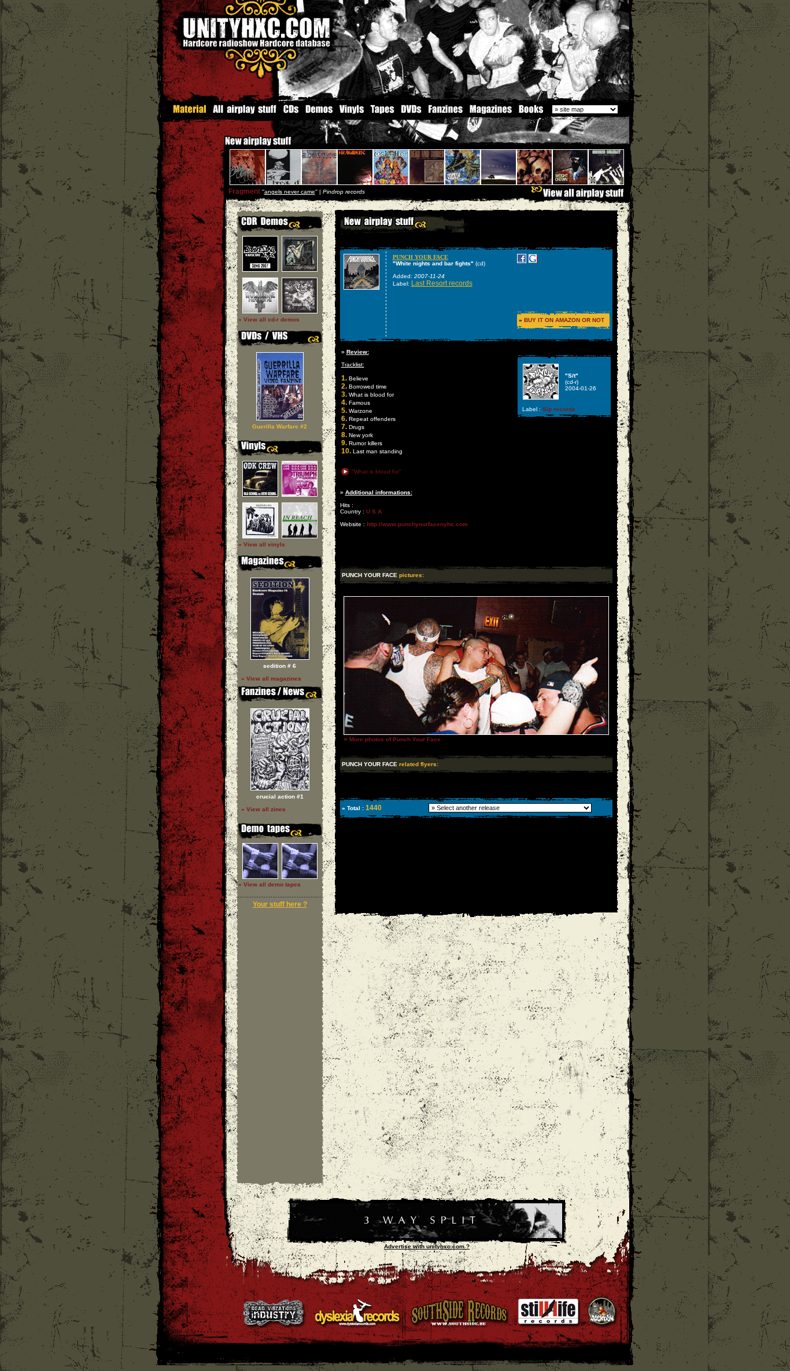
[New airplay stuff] (219, 146)
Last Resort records (441, 283)
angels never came (289, 192)
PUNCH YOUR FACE (420, 257)
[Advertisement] (475, 904)
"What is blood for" (376, 471)
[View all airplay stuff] (580, 196)
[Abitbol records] (426, 1236)
